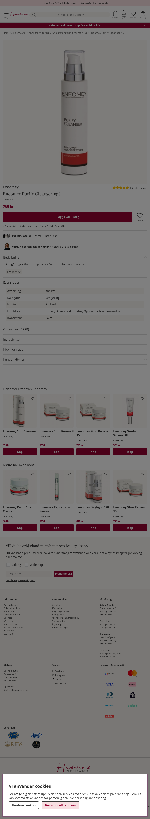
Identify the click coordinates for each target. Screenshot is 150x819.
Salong (16, 565)
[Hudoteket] (19, 14)
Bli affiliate (9, 630)
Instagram (60, 675)
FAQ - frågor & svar (61, 611)
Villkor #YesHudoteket (14, 627)
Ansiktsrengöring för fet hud (69, 33)
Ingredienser (12, 339)
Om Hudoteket (11, 605)
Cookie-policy (58, 621)
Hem (6, 33)
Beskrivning (11, 257)
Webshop (36, 565)
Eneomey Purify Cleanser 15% (108, 33)
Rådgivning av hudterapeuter (78, 2)
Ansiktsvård (18, 33)
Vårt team (8, 621)
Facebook (59, 671)
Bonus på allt (101, 2)
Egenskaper (11, 282)
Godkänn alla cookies (60, 805)
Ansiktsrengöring (39, 33)
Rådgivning (57, 608)
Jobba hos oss (10, 624)
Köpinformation (14, 349)
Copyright (8, 633)
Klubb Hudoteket (12, 614)
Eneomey (11, 186)
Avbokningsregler (60, 627)
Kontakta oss (58, 605)
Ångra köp (56, 624)
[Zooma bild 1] (75, 112)
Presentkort (9, 611)
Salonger (8, 617)
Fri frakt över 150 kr (52, 2)
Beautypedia (58, 614)
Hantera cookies (24, 805)
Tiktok (58, 679)
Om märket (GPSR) (16, 329)
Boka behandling (12, 608)
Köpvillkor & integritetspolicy (65, 617)
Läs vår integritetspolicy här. (20, 580)
